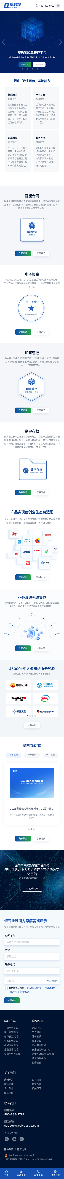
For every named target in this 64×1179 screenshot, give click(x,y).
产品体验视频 (39, 1045)
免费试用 (35, 64)
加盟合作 (36, 1084)
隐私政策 (9, 1149)
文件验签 (36, 1032)
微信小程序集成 (12, 1053)
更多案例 (32, 725)
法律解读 (36, 1036)
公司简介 (36, 1079)
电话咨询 (38, 1175)
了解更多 (41, 253)
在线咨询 (21, 1175)
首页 (6, 1175)
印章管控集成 (11, 1036)
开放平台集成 (11, 1027)
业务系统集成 (11, 1040)
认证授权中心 (39, 1058)
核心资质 (9, 1084)
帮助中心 (36, 1027)
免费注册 (55, 1175)
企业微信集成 (11, 1049)
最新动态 (9, 1079)
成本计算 (36, 1040)
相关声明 (36, 1088)
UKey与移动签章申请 (43, 1053)
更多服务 (36, 1062)
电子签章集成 (11, 1032)
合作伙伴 (9, 1088)
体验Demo (41, 577)
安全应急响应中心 (41, 1049)
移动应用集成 (11, 1045)
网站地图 (9, 1092)
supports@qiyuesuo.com (21, 1125)
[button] (22, 68)
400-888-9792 (47, 5)
